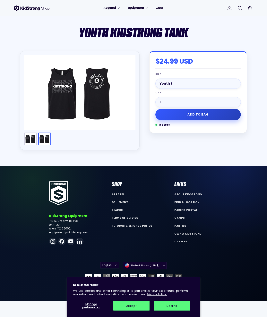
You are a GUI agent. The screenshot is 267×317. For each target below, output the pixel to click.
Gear (159, 7)
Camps (179, 218)
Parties (180, 226)
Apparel (110, 7)
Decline (172, 306)
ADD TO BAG (198, 114)
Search (117, 210)
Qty (158, 92)
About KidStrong (188, 194)
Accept (131, 306)
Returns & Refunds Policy (132, 226)
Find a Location (187, 202)
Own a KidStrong (188, 234)
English (107, 265)
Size (158, 74)
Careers (180, 241)
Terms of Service (125, 218)
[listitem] (30, 139)
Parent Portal (186, 210)
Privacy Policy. (157, 294)
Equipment (136, 7)
